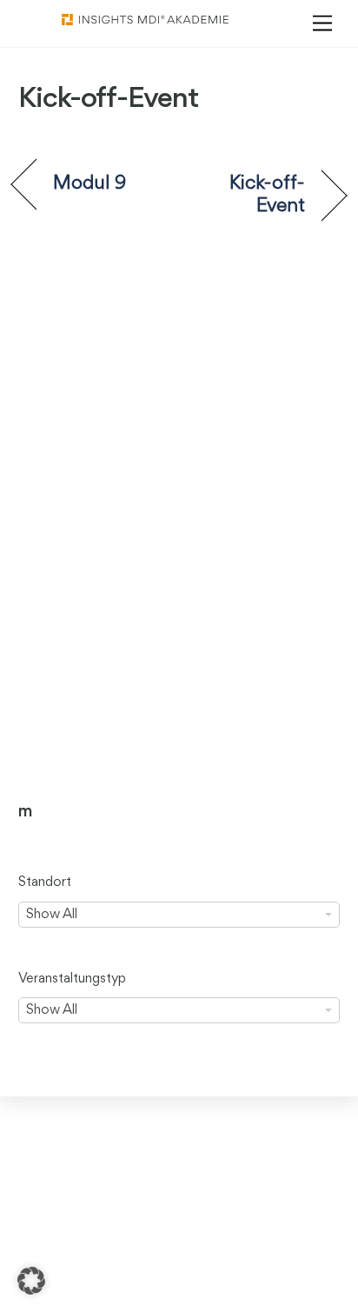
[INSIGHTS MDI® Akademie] (145, 21)
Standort (44, 882)
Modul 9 (90, 183)
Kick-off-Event (247, 194)
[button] (31, 1280)
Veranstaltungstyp (72, 979)
